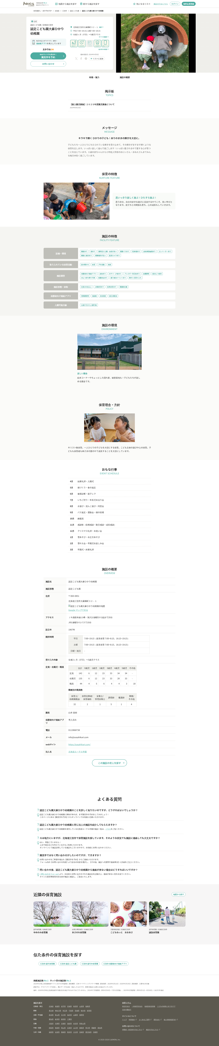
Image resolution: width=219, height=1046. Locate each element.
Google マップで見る (78, 610)
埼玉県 (65, 1010)
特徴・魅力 (94, 77)
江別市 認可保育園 (47, 963)
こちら (108, 829)
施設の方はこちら (161, 4)
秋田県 (75, 1006)
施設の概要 (125, 77)
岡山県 (63, 1028)
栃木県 (83, 1010)
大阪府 (51, 1023)
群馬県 (89, 1010)
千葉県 (71, 1010)
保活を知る (126, 1006)
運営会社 (157, 1019)
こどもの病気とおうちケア (166, 1006)
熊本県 (69, 1032)
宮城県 (69, 1006)
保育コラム (126, 1002)
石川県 (63, 1015)
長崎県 (63, 1032)
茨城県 (77, 1010)
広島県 (69, 1028)
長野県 (81, 1015)
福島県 (87, 1006)
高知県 (100, 1028)
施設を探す (37, 1002)
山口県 (75, 1028)
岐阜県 (57, 1019)
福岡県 (51, 1032)
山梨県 (75, 1015)
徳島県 (81, 1028)
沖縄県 (95, 1032)
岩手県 (63, 1006)
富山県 (57, 1015)
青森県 (57, 1006)
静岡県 (63, 1019)
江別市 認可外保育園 (90, 963)
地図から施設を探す (66, 3)
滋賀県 (69, 1023)
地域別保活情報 (149, 1006)
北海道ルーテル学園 (77, 751)
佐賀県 (57, 1032)
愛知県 (51, 1019)
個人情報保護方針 (170, 1019)
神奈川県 (58, 1010)
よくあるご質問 (144, 1019)
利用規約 (132, 1019)
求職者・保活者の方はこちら (132, 1029)
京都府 (63, 1023)
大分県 (75, 1032)
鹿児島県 (88, 1032)
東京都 (51, 1010)
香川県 (87, 1028)
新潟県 (51, 1015)
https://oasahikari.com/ (79, 744)
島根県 (57, 1028)
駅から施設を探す (89, 3)
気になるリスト (142, 3)
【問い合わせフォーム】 (49, 874)
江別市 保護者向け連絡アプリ (115, 963)
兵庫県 (57, 1023)
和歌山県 (82, 1023)
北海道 (51, 1006)
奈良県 (75, 1023)
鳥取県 (51, 1028)
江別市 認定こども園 (68, 963)
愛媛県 (94, 1028)
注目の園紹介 (126, 1009)
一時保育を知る (137, 1006)
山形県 (81, 1006)
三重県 (69, 1019)
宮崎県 (81, 1032)
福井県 (69, 1015)
